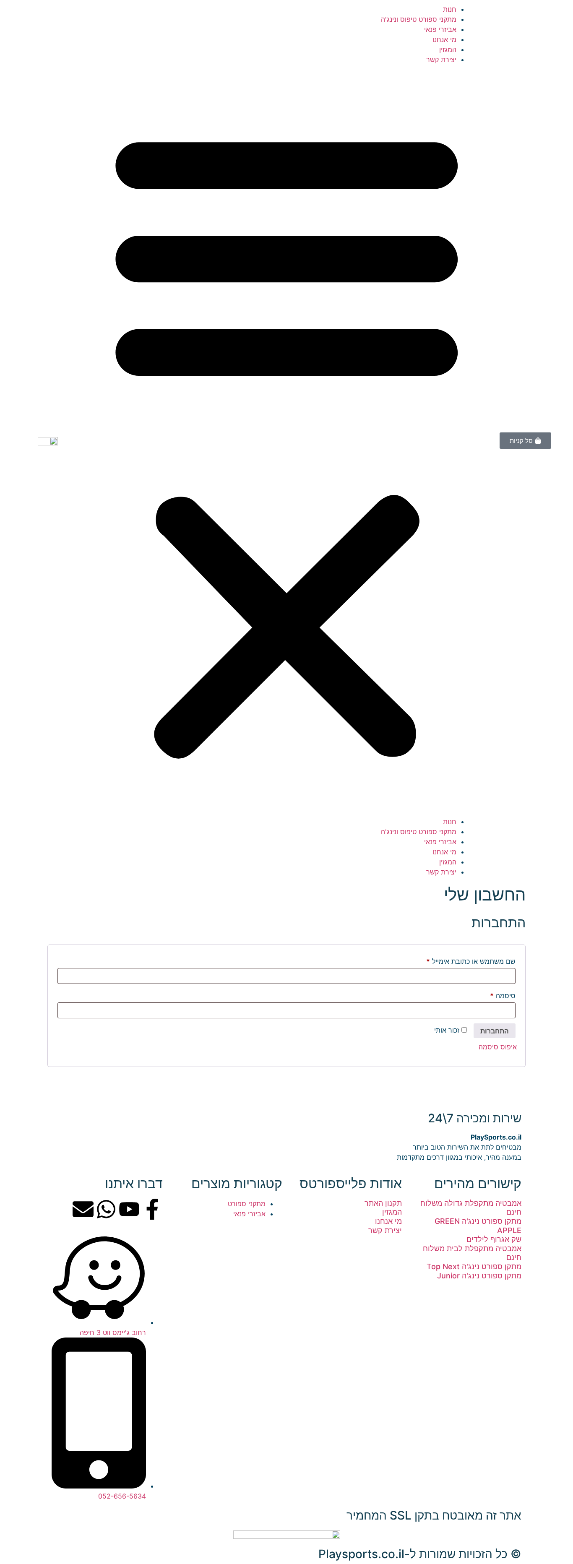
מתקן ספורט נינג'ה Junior (479, 1275)
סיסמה (496, 994)
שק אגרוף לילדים (493, 1239)
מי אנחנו (444, 39)
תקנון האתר (383, 1203)
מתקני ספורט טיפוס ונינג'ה (418, 19)
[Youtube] (129, 1209)
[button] (287, 441)
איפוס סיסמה (498, 1047)
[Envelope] (83, 1209)
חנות (449, 9)
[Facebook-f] (152, 1209)
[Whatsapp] (106, 1209)
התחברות (494, 1031)
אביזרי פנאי (440, 29)
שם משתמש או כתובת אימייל (464, 960)
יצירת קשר (441, 59)
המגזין (447, 49)
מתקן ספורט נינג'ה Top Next (474, 1266)
